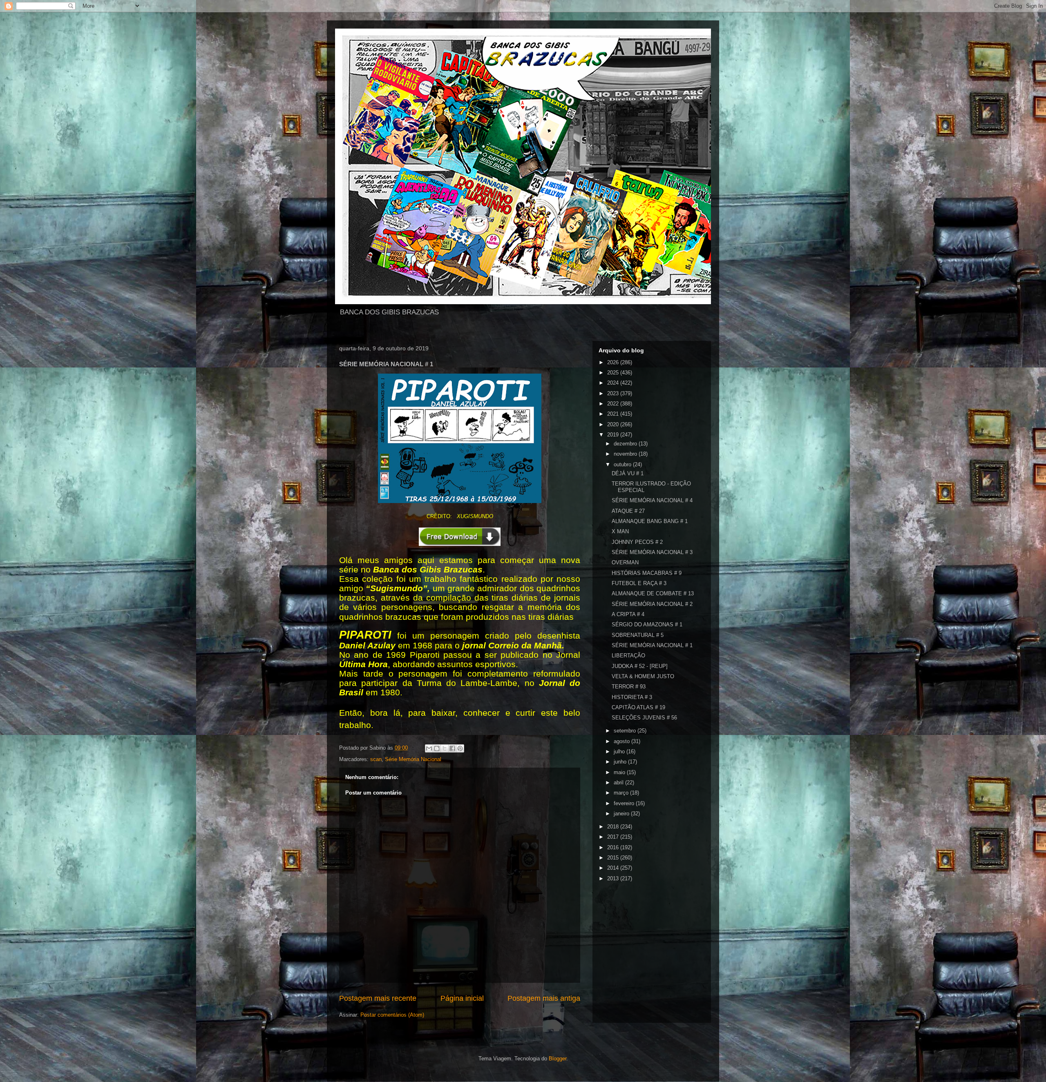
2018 (613, 827)
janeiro (622, 813)
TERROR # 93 (629, 686)
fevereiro (625, 803)
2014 (613, 868)
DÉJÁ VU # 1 (628, 473)
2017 (613, 837)
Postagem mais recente (377, 998)
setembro (625, 731)
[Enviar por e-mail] (429, 748)
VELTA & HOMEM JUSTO (643, 676)
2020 (613, 424)
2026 (613, 362)
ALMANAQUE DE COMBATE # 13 (653, 593)
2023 (613, 393)
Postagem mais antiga (543, 998)
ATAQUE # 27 (628, 511)
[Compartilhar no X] (444, 748)
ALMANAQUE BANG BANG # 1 (650, 521)
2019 (613, 435)
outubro (623, 464)
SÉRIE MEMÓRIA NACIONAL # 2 (652, 604)
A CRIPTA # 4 (628, 614)
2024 (613, 383)
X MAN (620, 531)
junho (621, 762)
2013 (613, 878)
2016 (613, 847)
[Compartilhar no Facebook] (452, 748)
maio (620, 772)
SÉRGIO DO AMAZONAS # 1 (647, 624)
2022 (613, 404)
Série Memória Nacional (413, 759)
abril (619, 782)
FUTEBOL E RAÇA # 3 (639, 583)
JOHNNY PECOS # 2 (637, 542)
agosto (622, 741)
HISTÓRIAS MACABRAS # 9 (647, 573)
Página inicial (462, 998)
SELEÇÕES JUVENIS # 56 (644, 718)
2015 (613, 858)
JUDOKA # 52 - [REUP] (640, 666)
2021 (613, 414)
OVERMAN (625, 562)
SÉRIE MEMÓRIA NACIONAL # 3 (652, 552)
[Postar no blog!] (437, 748)
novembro (626, 454)
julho (620, 751)
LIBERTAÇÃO (628, 655)
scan (376, 759)
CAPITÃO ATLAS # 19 (638, 707)
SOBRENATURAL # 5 (638, 635)
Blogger (557, 1058)
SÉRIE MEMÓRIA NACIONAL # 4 (652, 500)
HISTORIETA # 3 (632, 697)
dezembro (626, 444)
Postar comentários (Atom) (392, 1015)
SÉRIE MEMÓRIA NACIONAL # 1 (652, 645)
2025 (613, 373)
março (622, 793)
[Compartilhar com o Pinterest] (460, 748)
